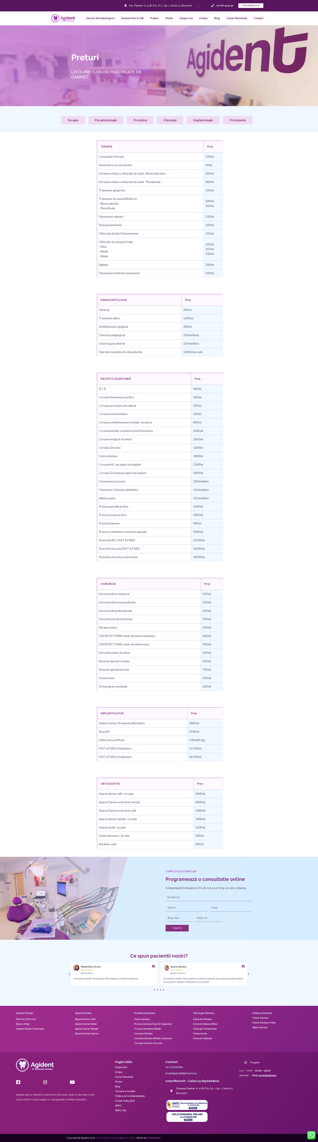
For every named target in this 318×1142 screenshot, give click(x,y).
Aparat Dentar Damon (87, 1033)
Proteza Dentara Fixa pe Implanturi (153, 1024)
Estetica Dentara (262, 1013)
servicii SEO (129, 1138)
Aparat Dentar (83, 1013)
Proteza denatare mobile (147, 1028)
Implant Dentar (24, 1013)
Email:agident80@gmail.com (181, 1073)
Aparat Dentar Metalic (87, 1028)
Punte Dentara (142, 1019)
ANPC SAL (121, 1110)
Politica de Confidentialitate (130, 1096)
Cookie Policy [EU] (125, 1100)
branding (115, 1138)
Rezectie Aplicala (202, 1038)
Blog (117, 1086)
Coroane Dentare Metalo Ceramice (153, 1038)
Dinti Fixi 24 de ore (26, 1019)
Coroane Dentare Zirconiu (148, 1043)
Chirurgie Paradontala (205, 1028)
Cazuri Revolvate (124, 1076)
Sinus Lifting (22, 1024)
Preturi (118, 1081)
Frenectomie (200, 1033)
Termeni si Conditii (125, 1091)
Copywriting (102, 1138)
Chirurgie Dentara (203, 1013)
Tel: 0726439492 (174, 1067)
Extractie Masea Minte (205, 1024)
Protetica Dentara (144, 1013)
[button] (100, 18)
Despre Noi (121, 1067)
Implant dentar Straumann (30, 1028)
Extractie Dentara (202, 1019)
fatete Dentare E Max (264, 1022)
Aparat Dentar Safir (85, 1019)
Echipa (118, 1072)
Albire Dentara (260, 1027)
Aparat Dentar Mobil (86, 1024)
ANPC (118, 1105)
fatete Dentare (260, 1017)
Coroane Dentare (143, 1033)
